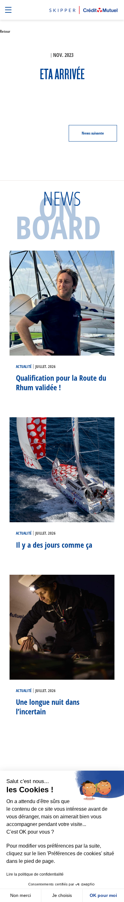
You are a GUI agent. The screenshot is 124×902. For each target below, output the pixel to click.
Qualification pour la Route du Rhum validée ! (61, 382)
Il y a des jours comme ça (54, 544)
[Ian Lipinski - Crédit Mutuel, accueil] (83, 8)
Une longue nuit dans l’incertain (47, 707)
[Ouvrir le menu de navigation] (9, 10)
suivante (93, 133)
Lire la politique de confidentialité (35, 874)
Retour (5, 31)
